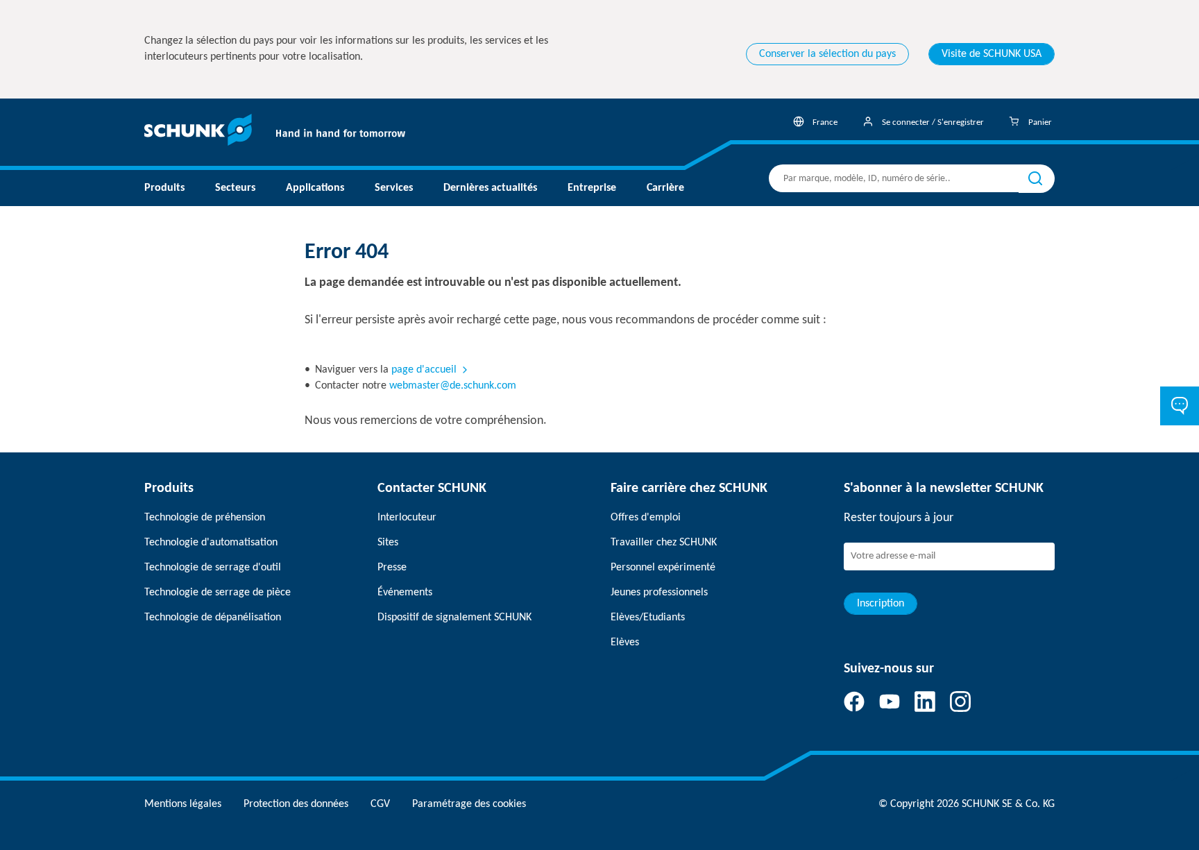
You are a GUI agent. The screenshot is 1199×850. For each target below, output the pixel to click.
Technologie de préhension (204, 517)
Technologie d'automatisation (211, 542)
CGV (380, 804)
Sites (387, 542)
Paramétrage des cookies (469, 804)
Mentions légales (182, 804)
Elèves (625, 642)
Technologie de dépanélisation (212, 617)
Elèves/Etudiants (648, 617)
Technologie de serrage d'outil (212, 567)
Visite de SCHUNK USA (991, 54)
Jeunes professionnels (659, 592)
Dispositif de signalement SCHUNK (454, 617)
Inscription (880, 603)
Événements (404, 592)
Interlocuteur (406, 517)
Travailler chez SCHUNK (664, 542)
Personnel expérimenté (663, 567)
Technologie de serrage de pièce (217, 592)
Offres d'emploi (646, 517)
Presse (392, 567)
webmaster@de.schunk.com (452, 385)
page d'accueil (424, 369)
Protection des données (296, 804)
